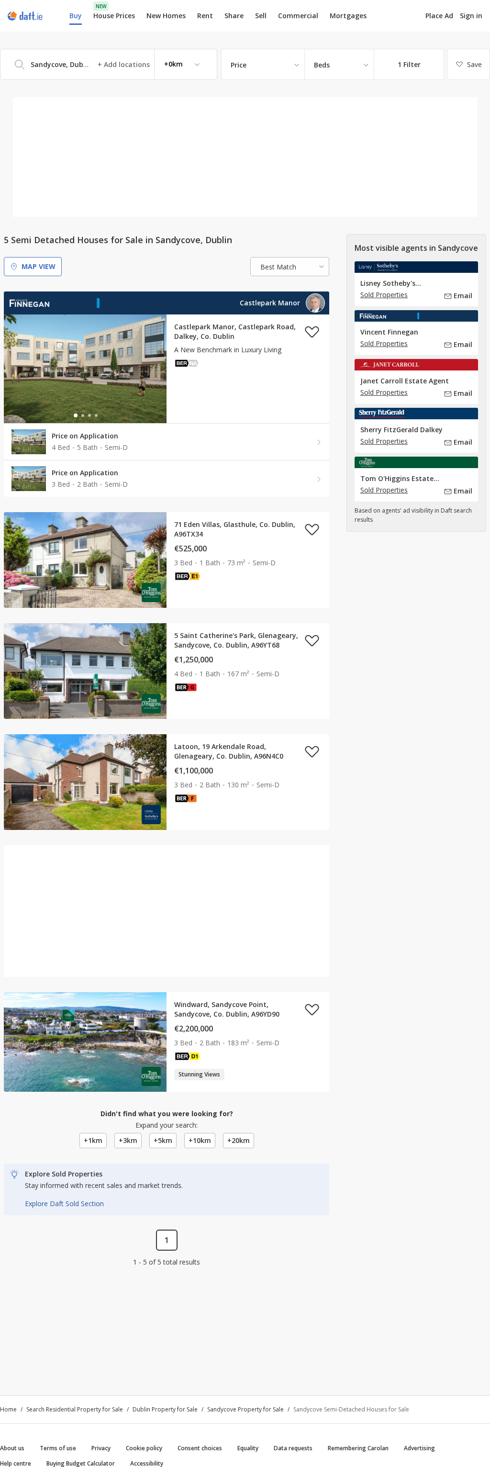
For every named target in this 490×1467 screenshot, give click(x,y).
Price (238, 64)
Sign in (471, 15)
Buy (75, 15)
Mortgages (348, 16)
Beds (322, 64)
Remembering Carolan (358, 1448)
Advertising (419, 1448)
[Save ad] (312, 331)
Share (234, 15)
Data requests (293, 1448)
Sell (261, 15)
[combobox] (108, 64)
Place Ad (439, 16)
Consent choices (200, 1448)
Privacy (101, 1448)
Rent (205, 15)
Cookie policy (144, 1448)
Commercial (298, 15)
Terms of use (58, 1448)
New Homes (166, 15)
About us (12, 1448)
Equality (247, 1448)
